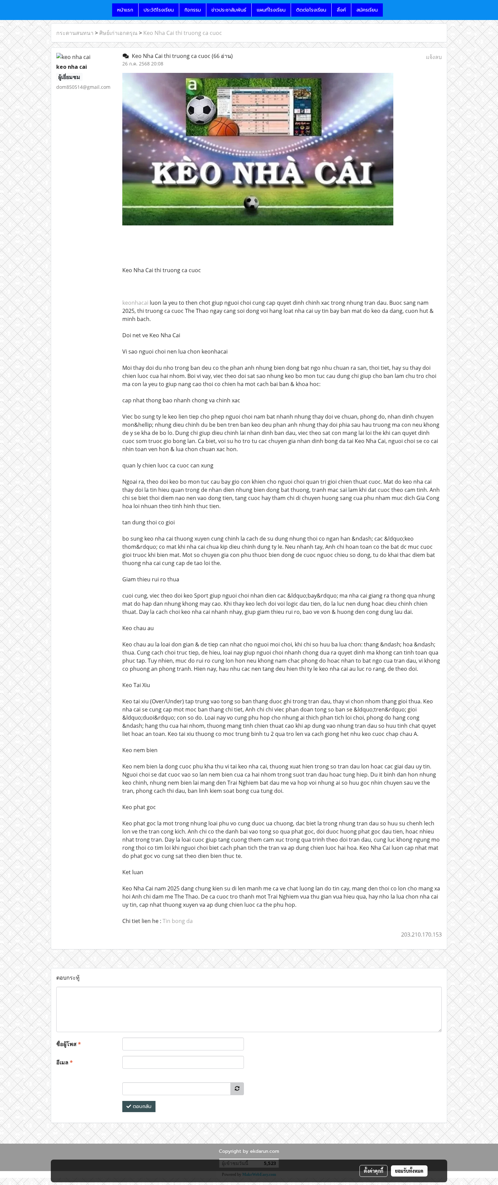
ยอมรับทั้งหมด (409, 1171)
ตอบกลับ (141, 1106)
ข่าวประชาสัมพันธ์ (228, 10)
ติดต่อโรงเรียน (311, 10)
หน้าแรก (125, 10)
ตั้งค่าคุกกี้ (373, 1171)
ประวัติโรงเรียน (159, 10)
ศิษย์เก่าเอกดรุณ (118, 33)
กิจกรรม (192, 10)
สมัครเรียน (367, 10)
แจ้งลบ (434, 57)
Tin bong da (178, 921)
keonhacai (135, 302)
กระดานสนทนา (75, 33)
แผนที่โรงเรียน (271, 10)
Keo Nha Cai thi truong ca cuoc (182, 33)
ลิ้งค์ (341, 10)
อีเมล (64, 1062)
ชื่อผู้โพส (68, 1044)
